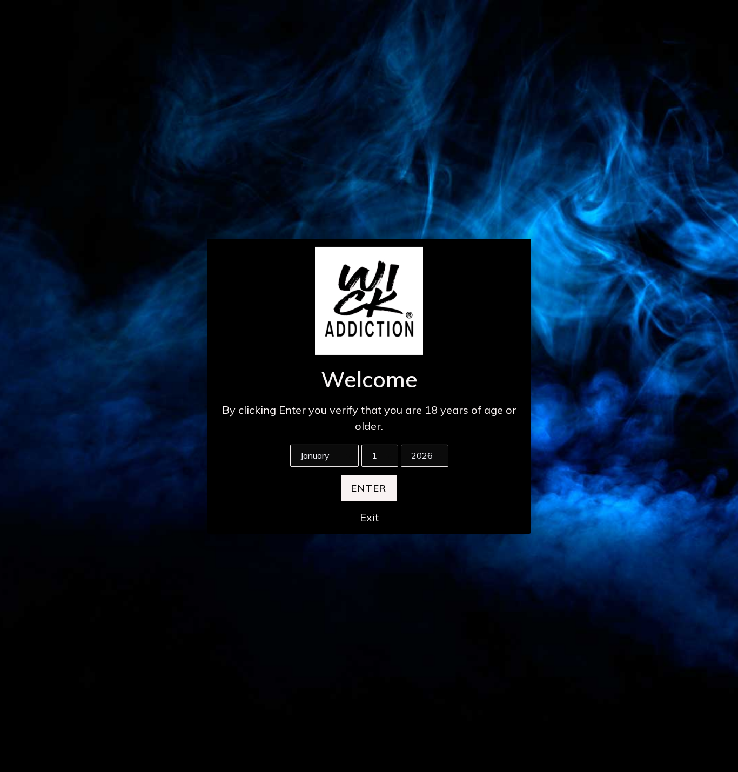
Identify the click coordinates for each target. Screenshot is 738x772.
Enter (368, 488)
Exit (369, 517)
